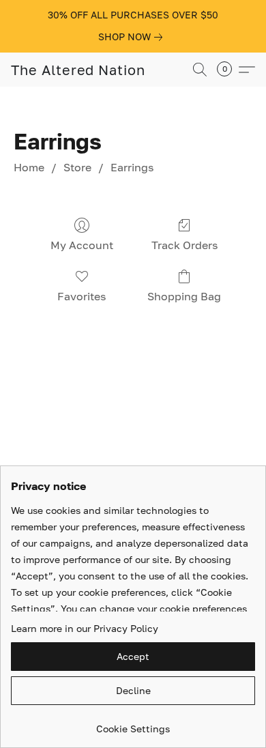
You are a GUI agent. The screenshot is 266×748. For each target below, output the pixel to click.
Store (77, 167)
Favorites (81, 296)
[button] (78, 70)
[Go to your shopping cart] (228, 69)
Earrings (131, 167)
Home (29, 167)
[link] (133, 37)
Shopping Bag (184, 296)
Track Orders (184, 245)
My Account (81, 245)
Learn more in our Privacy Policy (84, 628)
